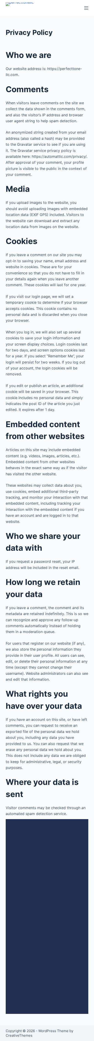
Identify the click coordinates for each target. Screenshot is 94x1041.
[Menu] (86, 8)
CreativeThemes (19, 1035)
